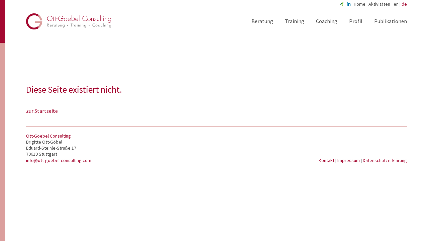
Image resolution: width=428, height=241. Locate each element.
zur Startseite (42, 110)
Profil (355, 21)
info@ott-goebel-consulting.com (58, 160)
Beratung (262, 21)
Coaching (326, 21)
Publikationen (390, 21)
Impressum (349, 160)
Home (359, 4)
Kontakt (327, 160)
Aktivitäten (379, 4)
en (396, 4)
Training (294, 21)
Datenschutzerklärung (385, 160)
